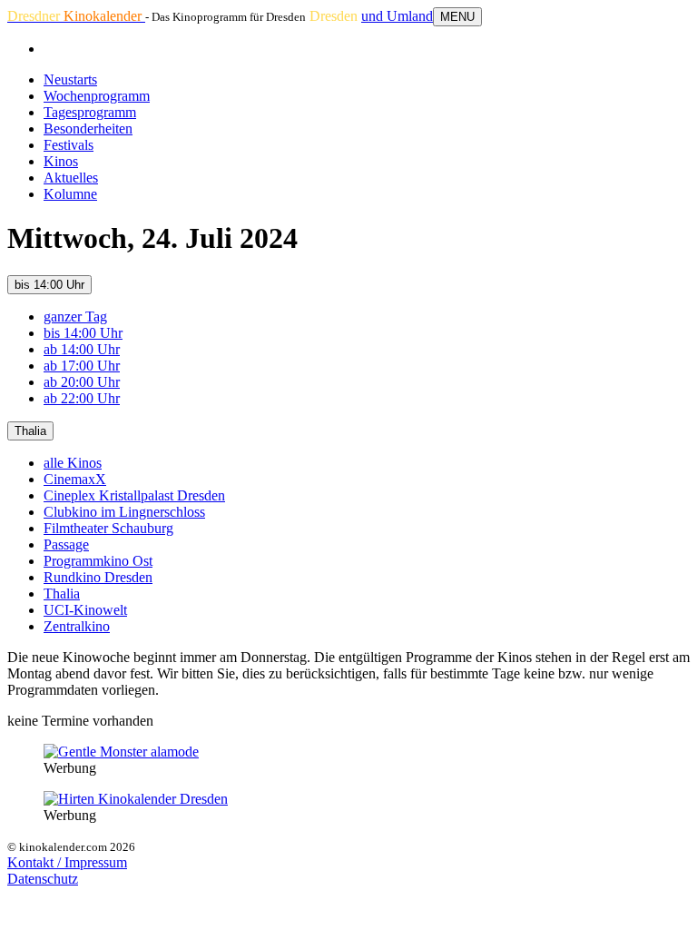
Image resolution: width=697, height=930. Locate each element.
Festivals (68, 145)
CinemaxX (75, 479)
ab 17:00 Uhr (82, 365)
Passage (66, 544)
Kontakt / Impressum (67, 862)
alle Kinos (73, 462)
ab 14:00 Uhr (82, 349)
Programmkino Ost (98, 561)
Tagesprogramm (90, 112)
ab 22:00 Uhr (82, 398)
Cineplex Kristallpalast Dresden (134, 495)
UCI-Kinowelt (85, 610)
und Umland (397, 16)
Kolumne (70, 194)
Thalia (30, 431)
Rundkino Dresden (98, 577)
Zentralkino (77, 626)
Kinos (61, 161)
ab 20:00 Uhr (82, 382)
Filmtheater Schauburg (108, 528)
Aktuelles (71, 177)
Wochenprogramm (97, 96)
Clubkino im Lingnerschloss (124, 511)
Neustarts (70, 79)
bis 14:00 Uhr (49, 285)
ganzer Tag (75, 316)
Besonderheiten (88, 128)
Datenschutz (42, 878)
